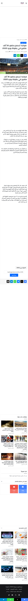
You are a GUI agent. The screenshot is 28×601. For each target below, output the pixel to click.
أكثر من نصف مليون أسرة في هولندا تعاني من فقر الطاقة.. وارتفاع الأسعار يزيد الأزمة (21, 576)
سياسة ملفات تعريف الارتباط (16, 591)
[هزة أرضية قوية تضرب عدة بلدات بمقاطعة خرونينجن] (21, 456)
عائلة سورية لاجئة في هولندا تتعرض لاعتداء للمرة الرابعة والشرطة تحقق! (7, 462)
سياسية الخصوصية (14, 589)
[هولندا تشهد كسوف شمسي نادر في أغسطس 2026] (7, 424)
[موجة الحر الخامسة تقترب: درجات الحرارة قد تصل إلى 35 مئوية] (21, 424)
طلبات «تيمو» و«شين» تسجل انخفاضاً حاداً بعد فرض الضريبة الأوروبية (22, 541)
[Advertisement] (14, 22)
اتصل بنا (7, 589)
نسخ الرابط (14, 275)
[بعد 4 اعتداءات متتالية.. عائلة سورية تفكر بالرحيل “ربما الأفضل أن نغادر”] (7, 438)
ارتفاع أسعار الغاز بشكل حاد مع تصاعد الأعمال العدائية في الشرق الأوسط (7, 575)
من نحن (7, 591)
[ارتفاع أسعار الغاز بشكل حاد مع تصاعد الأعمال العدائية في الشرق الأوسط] (7, 569)
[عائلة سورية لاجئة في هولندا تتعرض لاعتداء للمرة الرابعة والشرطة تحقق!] (7, 456)
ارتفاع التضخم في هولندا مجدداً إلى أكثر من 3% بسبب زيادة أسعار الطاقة (21, 558)
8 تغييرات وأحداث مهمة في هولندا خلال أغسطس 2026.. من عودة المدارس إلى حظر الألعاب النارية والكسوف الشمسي (21, 446)
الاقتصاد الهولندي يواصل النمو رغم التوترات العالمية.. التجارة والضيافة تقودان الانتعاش (7, 559)
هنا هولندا (7, 586)
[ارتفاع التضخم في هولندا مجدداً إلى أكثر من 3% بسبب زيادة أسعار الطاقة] (21, 552)
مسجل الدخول (18, 475)
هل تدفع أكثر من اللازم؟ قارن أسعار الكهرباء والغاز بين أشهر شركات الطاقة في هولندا (7, 542)
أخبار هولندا (19, 39)
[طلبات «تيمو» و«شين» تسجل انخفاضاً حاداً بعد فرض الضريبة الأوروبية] (21, 535)
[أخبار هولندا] (22, 3)
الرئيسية (24, 39)
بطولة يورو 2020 (21, 267)
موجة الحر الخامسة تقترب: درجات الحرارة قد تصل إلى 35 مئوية (21, 429)
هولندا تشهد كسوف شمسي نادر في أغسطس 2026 (7, 430)
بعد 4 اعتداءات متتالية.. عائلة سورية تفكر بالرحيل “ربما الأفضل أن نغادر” (8, 445)
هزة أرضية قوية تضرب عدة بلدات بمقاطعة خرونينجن (21, 462)
